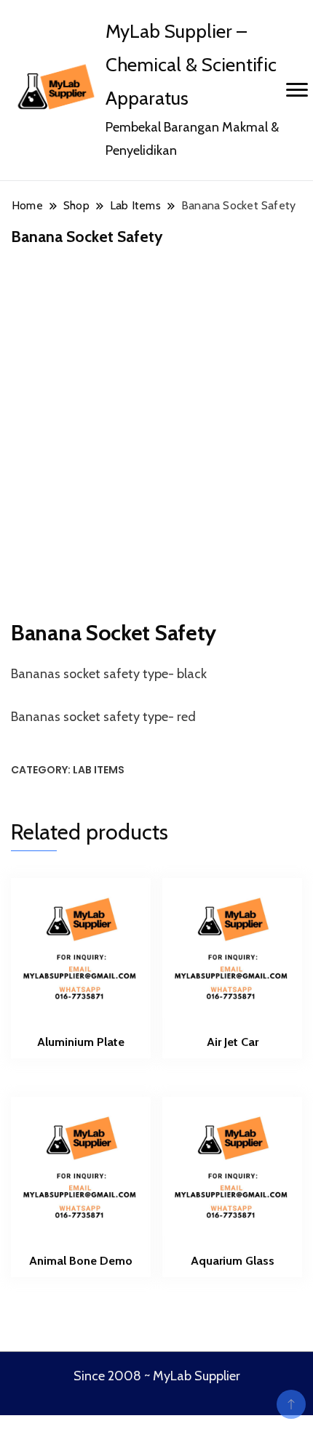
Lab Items (98, 769)
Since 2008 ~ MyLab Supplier (157, 1376)
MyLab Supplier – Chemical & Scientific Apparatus (191, 65)
